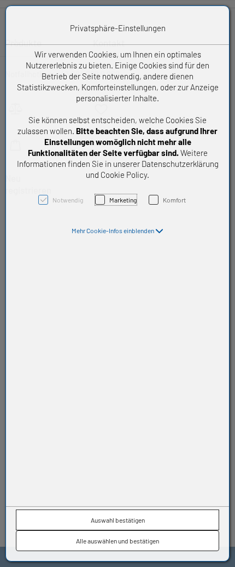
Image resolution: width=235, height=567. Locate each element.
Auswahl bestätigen (118, 520)
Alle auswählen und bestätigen (117, 541)
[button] (117, 230)
